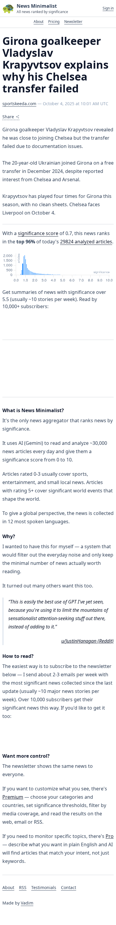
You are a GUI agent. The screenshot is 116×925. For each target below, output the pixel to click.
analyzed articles (86, 241)
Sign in (108, 8)
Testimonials (43, 887)
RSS (22, 887)
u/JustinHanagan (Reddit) (87, 641)
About (38, 21)
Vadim (27, 903)
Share (8, 116)
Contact (68, 887)
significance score (38, 233)
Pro (110, 836)
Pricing (53, 21)
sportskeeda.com (19, 103)
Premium (12, 797)
